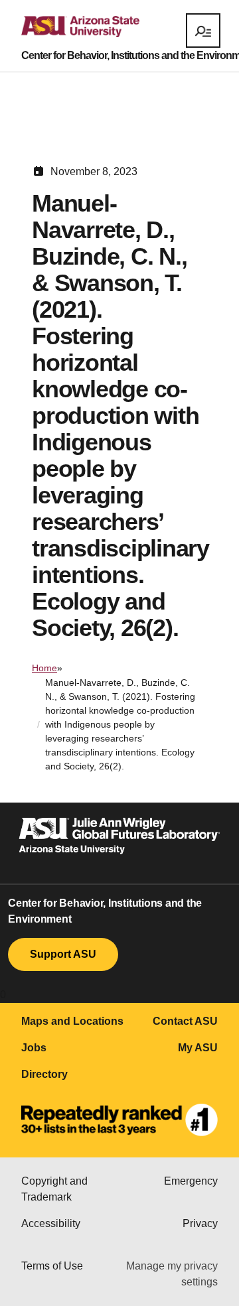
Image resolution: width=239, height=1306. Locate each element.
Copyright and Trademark (54, 1189)
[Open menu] (203, 30)
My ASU (198, 1047)
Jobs (33, 1047)
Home (44, 668)
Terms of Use (52, 1266)
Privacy (200, 1223)
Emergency (191, 1181)
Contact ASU (185, 1021)
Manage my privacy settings (172, 1273)
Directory (44, 1074)
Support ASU (63, 954)
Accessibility (50, 1223)
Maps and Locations (72, 1021)
